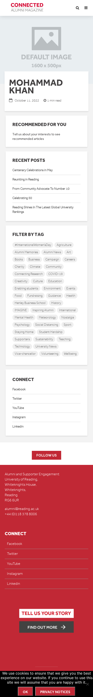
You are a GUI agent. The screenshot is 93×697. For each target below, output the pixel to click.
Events (70, 288)
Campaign (52, 259)
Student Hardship (51, 332)
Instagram (19, 417)
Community (53, 267)
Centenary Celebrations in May (32, 170)
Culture (38, 281)
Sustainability (44, 339)
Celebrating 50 (22, 198)
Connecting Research (29, 274)
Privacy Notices (55, 692)
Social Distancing (46, 325)
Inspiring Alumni (43, 310)
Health (70, 296)
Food (18, 296)
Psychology (22, 325)
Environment (52, 288)
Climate (35, 267)
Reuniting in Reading (25, 179)
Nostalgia (67, 317)
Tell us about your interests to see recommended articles (36, 136)
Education (55, 281)
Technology (22, 346)
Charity (19, 267)
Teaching (64, 339)
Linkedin (17, 426)
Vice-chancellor (25, 354)
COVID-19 (55, 274)
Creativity (21, 281)
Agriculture (64, 245)
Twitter (17, 399)
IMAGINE (21, 310)
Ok (25, 692)
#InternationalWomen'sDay (33, 245)
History (56, 303)
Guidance (54, 296)
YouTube (18, 408)
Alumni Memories (26, 252)
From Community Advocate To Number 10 (41, 189)
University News (45, 346)
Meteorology (47, 317)
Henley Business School (30, 303)
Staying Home (24, 332)
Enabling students (26, 288)
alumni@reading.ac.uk (22, 509)
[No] (87, 684)
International (67, 310)
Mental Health (24, 317)
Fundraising (34, 296)
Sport (67, 325)
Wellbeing (70, 354)
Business (34, 259)
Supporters (22, 339)
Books (19, 259)
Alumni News (52, 252)
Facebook (19, 389)
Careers (70, 259)
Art (69, 252)
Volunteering (49, 354)
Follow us (46, 455)
